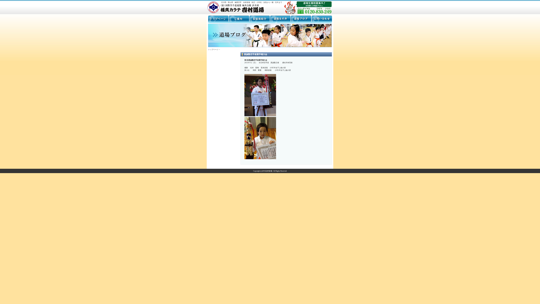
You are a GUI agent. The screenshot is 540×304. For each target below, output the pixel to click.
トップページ (213, 50)
